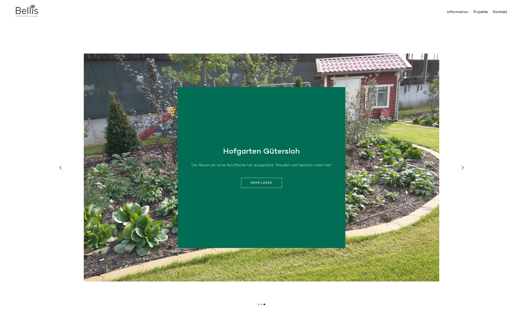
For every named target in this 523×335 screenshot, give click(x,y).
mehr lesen (261, 183)
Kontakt (500, 12)
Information (457, 12)
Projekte (480, 12)
